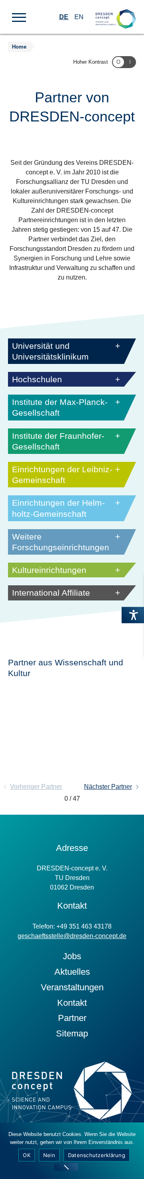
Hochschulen (37, 379)
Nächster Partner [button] (108, 786)
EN (79, 17)
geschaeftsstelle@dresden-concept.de (72, 936)
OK (26, 1155)
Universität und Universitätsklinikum (50, 351)
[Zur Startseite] (116, 12)
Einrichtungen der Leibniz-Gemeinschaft (62, 475)
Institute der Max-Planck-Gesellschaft (60, 407)
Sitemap (72, 1033)
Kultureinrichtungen (49, 570)
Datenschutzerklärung (96, 1155)
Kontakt (72, 1003)
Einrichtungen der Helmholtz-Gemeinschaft (58, 508)
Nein (49, 1155)
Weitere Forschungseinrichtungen (60, 542)
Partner (72, 1018)
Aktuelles (72, 972)
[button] (19, 16)
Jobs (72, 956)
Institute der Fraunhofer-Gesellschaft (58, 441)
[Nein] (66, 1167)
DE (63, 17)
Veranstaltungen (72, 987)
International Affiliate (51, 592)
